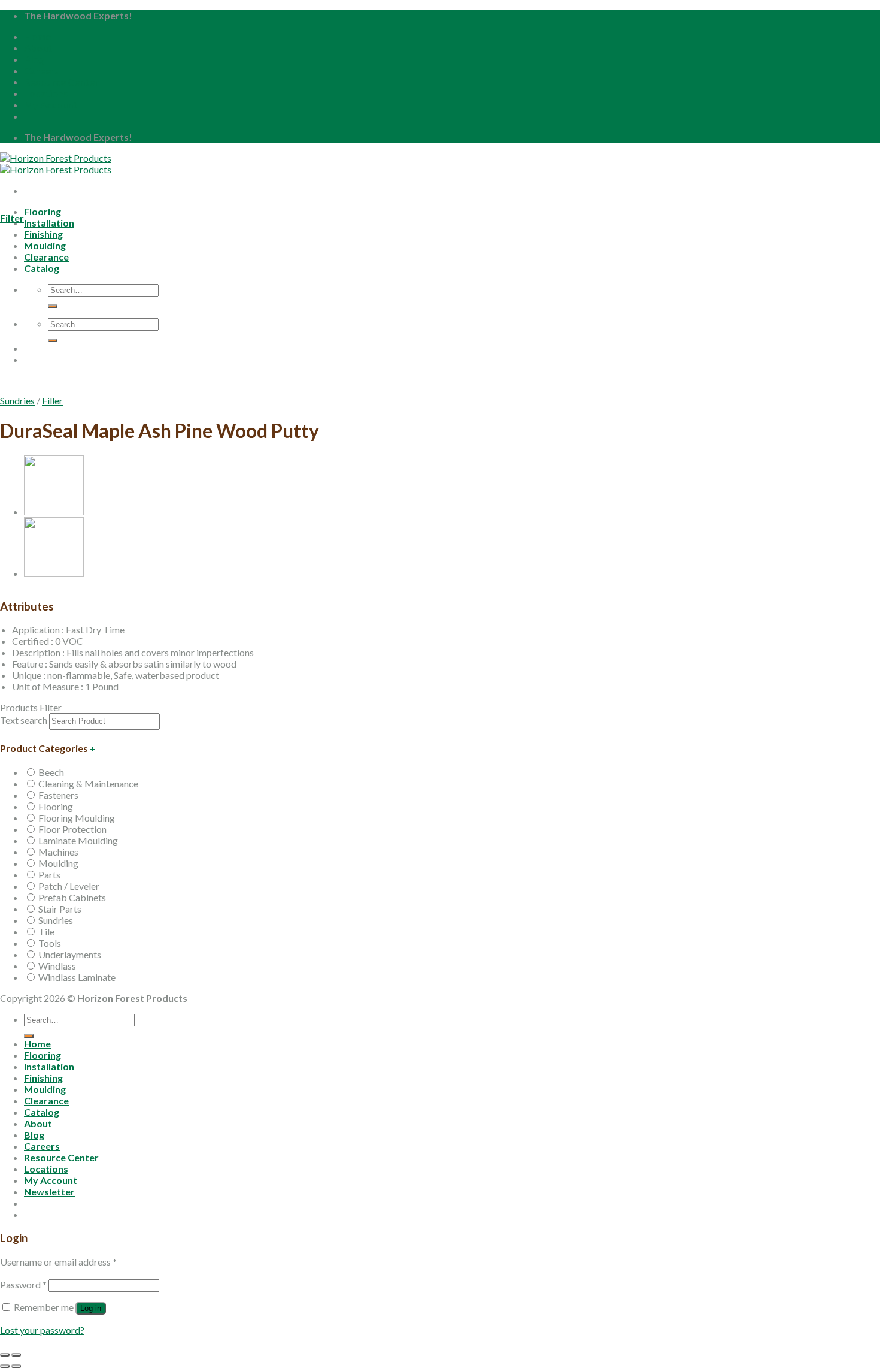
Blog (34, 59)
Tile (46, 931)
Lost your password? (42, 1330)
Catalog (41, 1112)
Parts (49, 874)
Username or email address (58, 1261)
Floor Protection (72, 829)
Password (23, 1284)
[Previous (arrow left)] (5, 1366)
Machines (58, 851)
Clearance (46, 1100)
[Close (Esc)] (5, 1355)
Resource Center (61, 81)
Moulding (58, 863)
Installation (49, 222)
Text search (23, 720)
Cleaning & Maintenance (88, 783)
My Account (50, 104)
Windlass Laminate (77, 977)
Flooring (42, 211)
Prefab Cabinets (72, 897)
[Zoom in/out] (16, 1355)
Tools (49, 943)
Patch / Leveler (68, 886)
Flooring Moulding (76, 817)
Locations (46, 93)
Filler (52, 400)
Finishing (43, 1077)
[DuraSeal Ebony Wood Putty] (54, 573)
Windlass (57, 965)
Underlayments (69, 954)
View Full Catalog (105, 391)
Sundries (17, 400)
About (38, 47)
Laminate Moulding (78, 840)
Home (37, 36)
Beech (51, 772)
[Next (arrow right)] (16, 1366)
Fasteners (58, 795)
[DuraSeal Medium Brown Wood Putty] (54, 511)
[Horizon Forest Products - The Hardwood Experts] (55, 163)
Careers (42, 70)
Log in (90, 1308)
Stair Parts (59, 908)
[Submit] (29, 1036)
